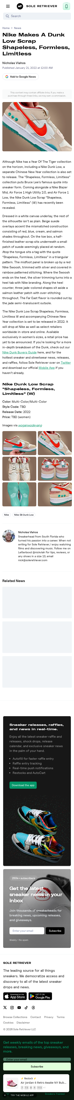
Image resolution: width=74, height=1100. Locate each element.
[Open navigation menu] (8, 6)
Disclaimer (23, 1022)
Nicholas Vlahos (13, 63)
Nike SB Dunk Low (24, 514)
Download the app (23, 785)
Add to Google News (23, 76)
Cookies (8, 1022)
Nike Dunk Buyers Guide (19, 352)
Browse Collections (15, 1017)
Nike (6, 514)
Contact (35, 1017)
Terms (61, 1017)
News (17, 28)
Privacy (48, 1017)
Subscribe (55, 930)
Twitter (66, 362)
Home (6, 28)
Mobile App (47, 368)
